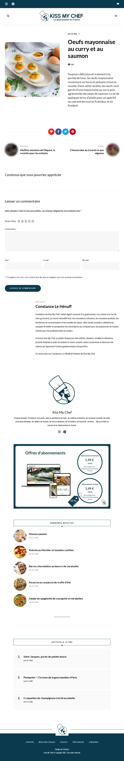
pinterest (13, 4)
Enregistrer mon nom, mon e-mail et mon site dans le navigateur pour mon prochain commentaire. (45, 277)
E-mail (46, 260)
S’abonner (93, 742)
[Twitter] (65, 131)
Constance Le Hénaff (54, 306)
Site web (85, 260)
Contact (64, 742)
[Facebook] (58, 131)
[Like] (51, 131)
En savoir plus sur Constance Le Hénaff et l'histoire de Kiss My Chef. (65, 353)
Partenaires (78, 742)
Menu (116, 16)
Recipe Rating (10, 221)
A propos (30, 742)
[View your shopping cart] (117, 4)
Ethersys (66, 749)
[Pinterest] (72, 131)
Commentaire (10, 229)
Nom (7, 260)
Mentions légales (47, 742)
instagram (6, 4)
